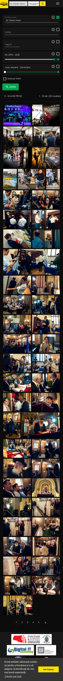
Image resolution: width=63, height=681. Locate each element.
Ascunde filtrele (12, 96)
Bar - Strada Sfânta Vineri (31, 186)
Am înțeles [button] (48, 669)
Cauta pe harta (13, 78)
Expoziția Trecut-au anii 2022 (10, 183)
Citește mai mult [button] (13, 676)
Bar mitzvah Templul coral (17, 205)
